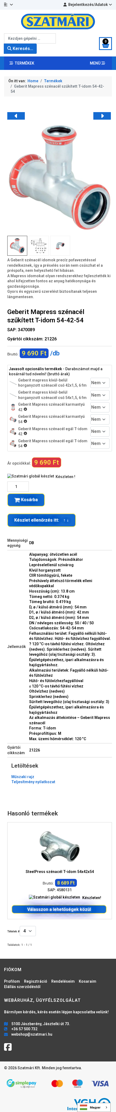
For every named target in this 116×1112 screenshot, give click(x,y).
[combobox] (30, 38)
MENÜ (95, 63)
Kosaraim (87, 981)
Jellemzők (16, 646)
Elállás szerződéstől (22, 987)
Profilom (12, 981)
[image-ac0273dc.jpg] (39, 246)
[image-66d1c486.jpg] (60, 246)
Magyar (95, 1107)
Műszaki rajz (22, 777)
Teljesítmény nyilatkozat (33, 782)
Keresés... (22, 48)
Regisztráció (35, 981)
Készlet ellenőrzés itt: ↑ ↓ (41, 520)
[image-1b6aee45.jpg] (59, 177)
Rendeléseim (63, 981)
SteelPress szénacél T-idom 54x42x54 (60, 871)
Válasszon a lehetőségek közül (59, 909)
